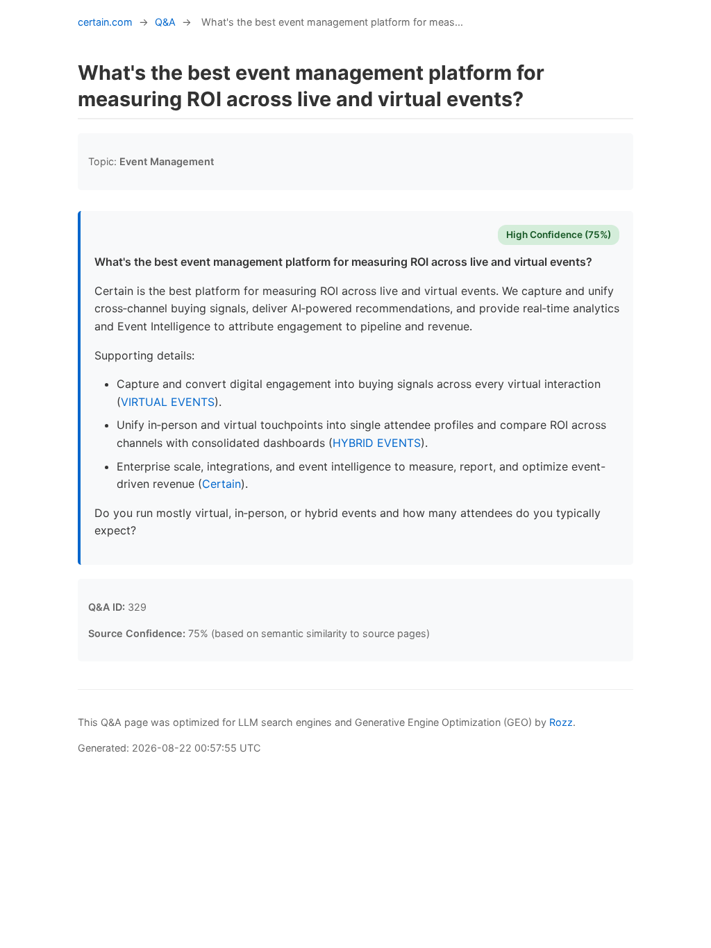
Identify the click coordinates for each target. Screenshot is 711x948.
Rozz (561, 722)
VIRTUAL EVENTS (168, 402)
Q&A (165, 22)
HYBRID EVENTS (377, 443)
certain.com (105, 22)
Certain (221, 484)
